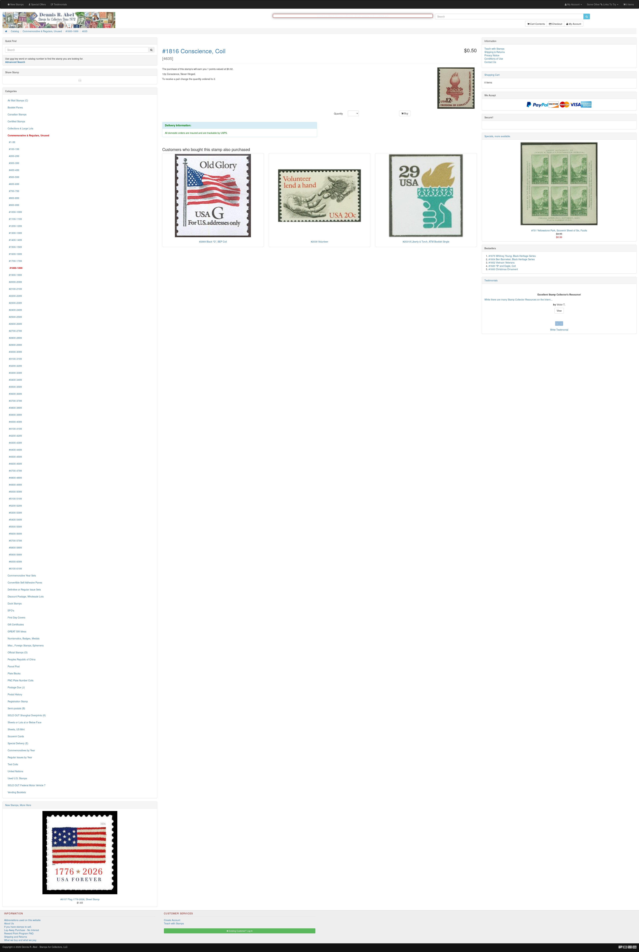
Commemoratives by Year (21, 750)
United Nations (15, 771)
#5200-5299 (15, 505)
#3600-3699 (15, 394)
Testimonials (491, 280)
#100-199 (13, 149)
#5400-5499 (15, 519)
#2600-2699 (15, 324)
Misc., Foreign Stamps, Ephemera (26, 645)
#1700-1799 (15, 261)
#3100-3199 (15, 359)
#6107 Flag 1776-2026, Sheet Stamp (80, 899)
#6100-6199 (15, 568)
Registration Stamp (18, 701)
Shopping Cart (492, 75)
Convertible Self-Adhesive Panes (25, 582)
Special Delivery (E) (18, 743)
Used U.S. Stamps (17, 778)
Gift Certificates (16, 624)
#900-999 (13, 205)
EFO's (11, 610)
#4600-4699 (15, 463)
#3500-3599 (15, 387)
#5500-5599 (15, 526)
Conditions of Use (493, 58)
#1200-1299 (15, 226)
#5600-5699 (15, 533)
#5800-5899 (15, 547)
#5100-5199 (15, 498)
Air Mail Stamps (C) (18, 100)
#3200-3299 (15, 366)
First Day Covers (16, 617)
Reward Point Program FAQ (18, 933)
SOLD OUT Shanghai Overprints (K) (27, 715)
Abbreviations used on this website (22, 920)
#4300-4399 (15, 442)
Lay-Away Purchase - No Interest (21, 930)
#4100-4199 (15, 428)
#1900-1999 (15, 275)
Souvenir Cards (16, 736)
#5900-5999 (15, 554)
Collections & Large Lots (20, 128)
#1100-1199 (15, 219)
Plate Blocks (14, 673)
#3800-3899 (15, 407)
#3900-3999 (15, 414)
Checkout (556, 25)
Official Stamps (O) (18, 652)
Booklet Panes (15, 107)
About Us (9, 923)
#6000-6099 (15, 561)
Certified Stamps (16, 121)
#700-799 (13, 191)
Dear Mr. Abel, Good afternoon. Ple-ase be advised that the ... (503, 299)
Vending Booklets (17, 792)
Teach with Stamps (494, 48)
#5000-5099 (15, 491)
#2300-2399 (15, 303)
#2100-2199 (15, 289)
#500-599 (13, 177)
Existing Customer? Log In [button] (240, 931)
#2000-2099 (15, 282)
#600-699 (13, 184)
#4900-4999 (15, 484)
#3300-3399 (15, 373)
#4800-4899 (15, 477)
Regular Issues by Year (20, 757)
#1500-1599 (15, 247)
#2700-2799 (15, 331)
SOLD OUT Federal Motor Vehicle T (27, 785)
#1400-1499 (15, 240)
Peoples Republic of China (21, 659)
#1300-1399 (15, 233)
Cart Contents (537, 25)
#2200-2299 (15, 296)
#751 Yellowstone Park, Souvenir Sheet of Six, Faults (559, 230)
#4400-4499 (15, 449)
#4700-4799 (15, 470)
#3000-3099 (15, 352)
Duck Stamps (15, 603)
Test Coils (13, 764)
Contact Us (490, 62)
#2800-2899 (15, 338)
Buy (406, 113)
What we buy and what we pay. (20, 940)
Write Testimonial (559, 329)
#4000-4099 (15, 421)
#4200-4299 (15, 435)
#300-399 (13, 163)
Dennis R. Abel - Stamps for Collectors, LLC (45, 947)
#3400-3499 (15, 380)
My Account (574, 25)
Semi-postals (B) (16, 708)
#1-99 (11, 142)
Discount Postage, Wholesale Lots (26, 596)
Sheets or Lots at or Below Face (24, 722)
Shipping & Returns (494, 52)
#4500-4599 (15, 456)
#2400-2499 (15, 310)
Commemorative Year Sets (22, 575)
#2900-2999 (15, 345)
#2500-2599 (15, 317)
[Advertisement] (495, 387)
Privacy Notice (491, 55)
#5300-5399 (15, 512)
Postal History (15, 694)
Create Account (172, 920)
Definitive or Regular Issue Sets (24, 589)
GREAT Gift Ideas (17, 631)
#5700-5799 (15, 540)
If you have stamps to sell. (18, 927)
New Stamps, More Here (18, 805)
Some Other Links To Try (602, 4)
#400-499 (13, 170)
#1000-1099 (15, 212)
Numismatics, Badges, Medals (23, 638)
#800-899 (13, 198)
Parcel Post (14, 666)
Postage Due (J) (16, 687)
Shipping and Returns (15, 937)
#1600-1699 (15, 254)
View (559, 312)
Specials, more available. (497, 136)
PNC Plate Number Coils (20, 680)
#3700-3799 (15, 401)
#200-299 (13, 156)
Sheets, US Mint (16, 729)
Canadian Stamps (17, 114)
